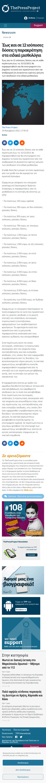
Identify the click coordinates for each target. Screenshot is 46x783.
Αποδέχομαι (23, 762)
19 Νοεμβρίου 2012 (11, 130)
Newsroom (9, 32)
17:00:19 (24, 130)
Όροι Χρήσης (7, 737)
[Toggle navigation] (5, 25)
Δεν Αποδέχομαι (23, 769)
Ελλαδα (6, 37)
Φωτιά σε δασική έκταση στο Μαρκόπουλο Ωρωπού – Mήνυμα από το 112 (20, 663)
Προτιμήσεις (23, 777)
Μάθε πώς (28, 490)
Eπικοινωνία (7, 733)
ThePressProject (25, 7)
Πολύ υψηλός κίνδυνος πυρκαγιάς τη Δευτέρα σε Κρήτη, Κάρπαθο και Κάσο (22, 695)
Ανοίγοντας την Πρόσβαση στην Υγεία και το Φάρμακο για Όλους (20, 741)
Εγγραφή (40, 18)
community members (29, 11)
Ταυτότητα (6, 730)
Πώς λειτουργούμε (21, 730)
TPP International (23, 733)
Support (38, 25)
